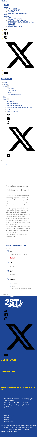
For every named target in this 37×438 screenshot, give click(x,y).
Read (6, 7)
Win (5, 14)
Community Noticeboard (17, 20)
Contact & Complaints (11, 363)
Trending (11, 11)
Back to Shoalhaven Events (17, 245)
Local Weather (14, 10)
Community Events (15, 19)
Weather (11, 25)
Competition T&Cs (10, 377)
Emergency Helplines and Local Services (19, 107)
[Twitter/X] (20, 70)
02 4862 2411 (13, 420)
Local (6, 16)
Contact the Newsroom (17, 13)
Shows (7, 5)
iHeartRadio (7, 436)
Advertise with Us (15, 26)
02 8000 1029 (18, 422)
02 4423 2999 (13, 415)
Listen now (5, 79)
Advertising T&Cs (9, 379)
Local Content (8, 383)
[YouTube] (6, 74)
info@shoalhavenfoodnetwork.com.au (24, 288)
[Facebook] (6, 34)
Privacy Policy (8, 375)
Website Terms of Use (11, 381)
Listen (6, 4)
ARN (5, 434)
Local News (12, 8)
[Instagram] (5, 38)
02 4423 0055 (13, 417)
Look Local (12, 17)
